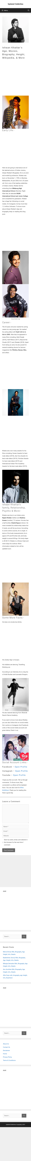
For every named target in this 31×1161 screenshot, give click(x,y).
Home (5, 1054)
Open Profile (21, 767)
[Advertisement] (15, 78)
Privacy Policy (7, 1057)
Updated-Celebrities (15, 4)
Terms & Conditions (9, 1060)
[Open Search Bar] (28, 10)
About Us (6, 1044)
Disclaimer (6, 1050)
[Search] (24, 936)
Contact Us (6, 1047)
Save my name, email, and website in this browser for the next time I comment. (16, 842)
